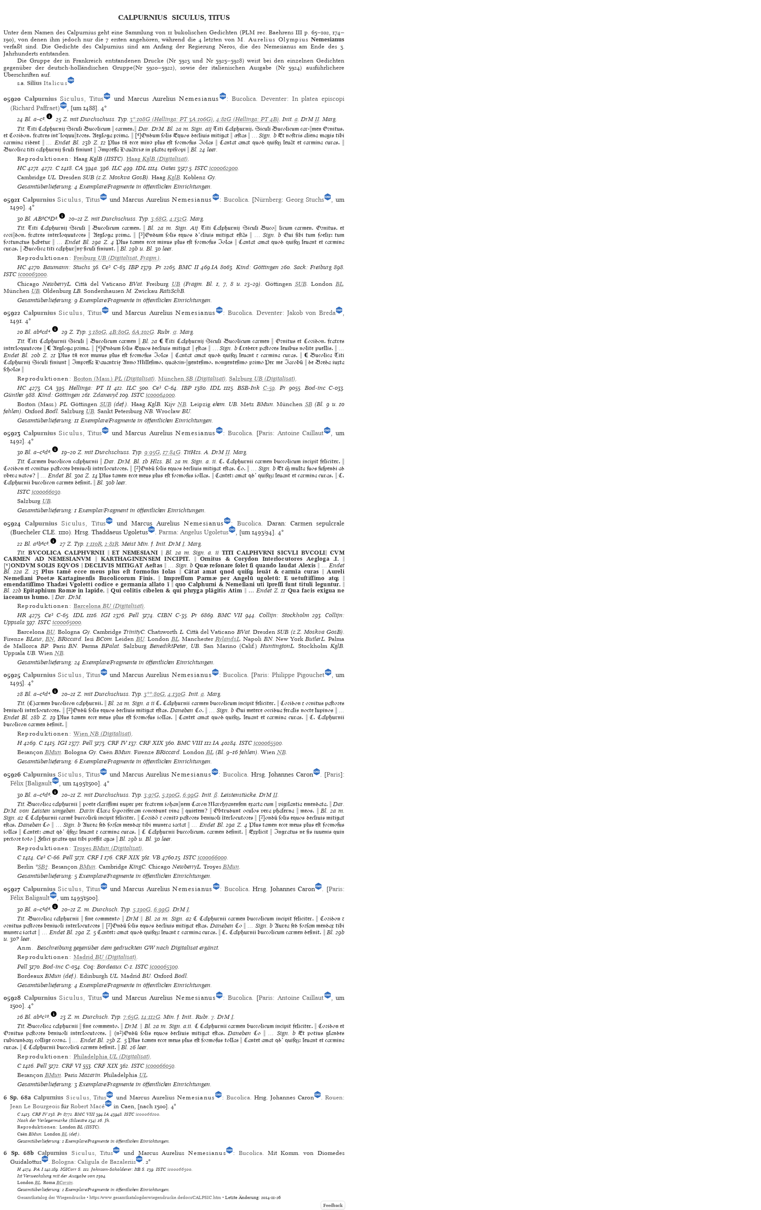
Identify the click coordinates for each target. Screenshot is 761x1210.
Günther (14, 395)
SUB (301, 284)
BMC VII (230, 615)
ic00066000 (212, 857)
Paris (266, 433)
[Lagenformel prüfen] (49, 119)
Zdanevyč (105, 395)
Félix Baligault (30, 898)
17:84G (172, 452)
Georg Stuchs (305, 200)
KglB (173, 177)
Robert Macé (87, 1106)
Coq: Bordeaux (102, 966)
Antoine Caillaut (300, 433)
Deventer (274, 99)
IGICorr (68, 1169)
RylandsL (227, 639)
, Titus (63, 99)
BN (49, 639)
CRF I (95, 857)
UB (176, 284)
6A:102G (143, 332)
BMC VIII (190, 743)
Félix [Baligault (31, 783)
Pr (158, 267)
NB (181, 404)
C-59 (269, 388)
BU (50, 632)
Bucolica (244, 99)
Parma (168, 532)
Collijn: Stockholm (284, 615)
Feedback (333, 1205)
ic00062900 (223, 168)
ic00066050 (160, 1065)
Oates (168, 168)
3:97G (151, 795)
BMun (53, 752)
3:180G (97, 332)
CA (79, 168)
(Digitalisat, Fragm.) (117, 258)
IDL (141, 168)
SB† (43, 866)
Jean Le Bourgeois (34, 1106)
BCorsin (64, 1182)
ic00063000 (32, 274)
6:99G (191, 795)
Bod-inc (315, 388)
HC (21, 168)
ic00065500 (268, 743)
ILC (117, 168)
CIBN (164, 615)
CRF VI (71, 1065)
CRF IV (117, 743)
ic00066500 (179, 1169)
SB (308, 404)
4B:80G (119, 332)
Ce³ (106, 267)
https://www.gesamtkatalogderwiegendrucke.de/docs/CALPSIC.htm (155, 1197)
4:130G (176, 694)
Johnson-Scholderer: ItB (115, 1169)
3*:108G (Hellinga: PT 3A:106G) (171, 119)
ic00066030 (46, 492)
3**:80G (154, 694)
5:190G (171, 795)
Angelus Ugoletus (204, 532)
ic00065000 (66, 622)
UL (143, 1075)
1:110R (94, 544)
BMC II (188, 267)
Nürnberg (267, 200)
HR (21, 615)
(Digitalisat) (157, 159)
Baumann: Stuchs (66, 267)
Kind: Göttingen (257, 267)
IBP (134, 267)
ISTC (201, 168)
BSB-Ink (248, 388)
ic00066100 (147, 1114)
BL (339, 284)
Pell (134, 615)
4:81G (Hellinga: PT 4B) (247, 119)
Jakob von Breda (311, 313)
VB (156, 857)
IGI (105, 615)
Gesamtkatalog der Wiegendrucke (51, 1197)
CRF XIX (151, 743)
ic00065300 (164, 966)
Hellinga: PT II (90, 388)
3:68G (158, 218)
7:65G (130, 1017)
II (317, 119)
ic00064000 (160, 395)
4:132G (178, 218)
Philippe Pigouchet (298, 675)
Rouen (334, 1097)
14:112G (150, 1017)
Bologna (63, 1162)
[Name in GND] (70, 83)
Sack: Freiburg (313, 267)
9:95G (152, 452)
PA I (38, 1169)
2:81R (111, 544)
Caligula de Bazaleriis (107, 1162)
